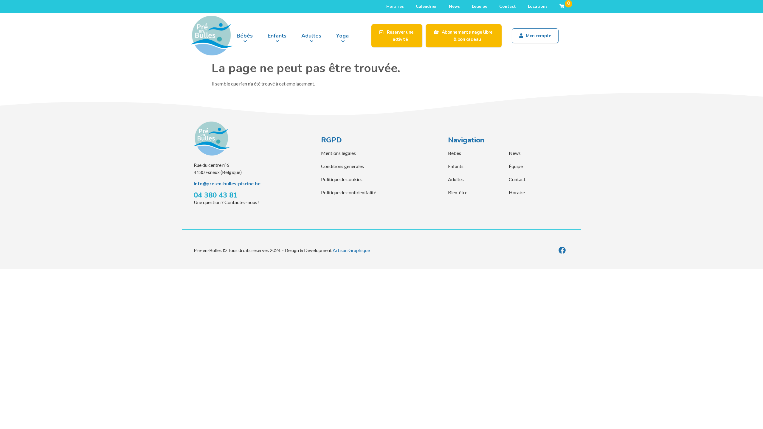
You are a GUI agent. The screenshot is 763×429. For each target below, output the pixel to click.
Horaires (395, 6)
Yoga (342, 35)
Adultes (311, 35)
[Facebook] (562, 250)
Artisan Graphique (351, 250)
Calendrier (426, 6)
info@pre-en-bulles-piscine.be (227, 183)
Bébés (245, 35)
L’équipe (479, 6)
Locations (538, 6)
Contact (507, 6)
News (454, 6)
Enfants (277, 35)
